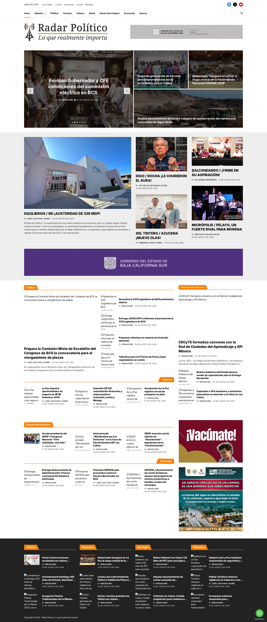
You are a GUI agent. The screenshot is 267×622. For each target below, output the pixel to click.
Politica (54, 13)
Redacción (67, 100)
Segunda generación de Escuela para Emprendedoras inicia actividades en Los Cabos (159, 79)
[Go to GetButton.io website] (260, 619)
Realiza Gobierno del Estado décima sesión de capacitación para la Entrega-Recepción (219, 375)
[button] (72, 122)
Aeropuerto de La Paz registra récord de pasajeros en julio (156, 391)
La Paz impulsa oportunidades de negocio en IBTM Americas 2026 (52, 393)
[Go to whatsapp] (259, 613)
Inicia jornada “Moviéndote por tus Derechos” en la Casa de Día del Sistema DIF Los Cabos (107, 439)
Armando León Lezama (150, 243)
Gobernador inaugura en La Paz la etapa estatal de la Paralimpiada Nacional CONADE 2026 (214, 79)
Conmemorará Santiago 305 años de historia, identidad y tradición (58, 579)
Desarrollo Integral (109, 13)
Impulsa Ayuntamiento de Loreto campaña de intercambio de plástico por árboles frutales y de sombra (169, 581)
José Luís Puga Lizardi (38, 219)
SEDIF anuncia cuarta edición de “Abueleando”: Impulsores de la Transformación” (156, 439)
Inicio (27, 13)
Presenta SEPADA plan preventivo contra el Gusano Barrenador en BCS (106, 474)
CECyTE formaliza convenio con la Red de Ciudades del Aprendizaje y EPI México (210, 346)
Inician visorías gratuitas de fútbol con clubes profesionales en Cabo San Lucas (113, 600)
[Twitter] (235, 4)
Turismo (67, 13)
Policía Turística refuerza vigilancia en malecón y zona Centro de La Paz (225, 579)
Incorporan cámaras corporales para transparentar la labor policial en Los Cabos (226, 600)
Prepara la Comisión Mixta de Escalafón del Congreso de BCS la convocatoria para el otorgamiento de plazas (60, 353)
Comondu (69, 4)
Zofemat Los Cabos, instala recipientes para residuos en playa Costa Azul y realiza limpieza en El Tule (169, 600)
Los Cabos (47, 4)
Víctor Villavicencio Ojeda (153, 185)
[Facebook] (229, 4)
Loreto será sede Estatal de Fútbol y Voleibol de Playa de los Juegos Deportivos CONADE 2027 (114, 581)
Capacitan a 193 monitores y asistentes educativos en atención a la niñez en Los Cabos (220, 394)
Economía (129, 13)
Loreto (79, 4)
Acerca (143, 13)
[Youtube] (241, 4)
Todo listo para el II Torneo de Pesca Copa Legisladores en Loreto (142, 358)
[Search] (242, 13)
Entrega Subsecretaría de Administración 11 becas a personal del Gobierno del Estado (56, 474)
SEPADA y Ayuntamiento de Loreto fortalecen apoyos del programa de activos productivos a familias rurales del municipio (158, 477)
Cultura (80, 13)
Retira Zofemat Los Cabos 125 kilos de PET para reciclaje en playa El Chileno (170, 560)
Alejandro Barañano (206, 180)
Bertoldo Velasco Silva (207, 234)
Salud (92, 13)
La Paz (58, 4)
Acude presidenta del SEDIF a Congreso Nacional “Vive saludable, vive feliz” (79, 86)
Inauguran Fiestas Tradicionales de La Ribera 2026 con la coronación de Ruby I (57, 600)
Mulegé (89, 4)
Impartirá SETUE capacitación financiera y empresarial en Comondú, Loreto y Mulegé (107, 394)
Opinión (39, 13)
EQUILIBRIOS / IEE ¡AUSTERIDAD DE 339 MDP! (62, 214)
